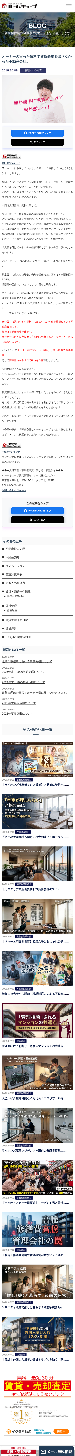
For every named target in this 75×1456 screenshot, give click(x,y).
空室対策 (12, 610)
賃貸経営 (11, 628)
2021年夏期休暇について (17, 713)
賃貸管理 (11, 605)
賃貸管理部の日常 (17, 620)
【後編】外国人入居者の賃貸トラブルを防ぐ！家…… (35, 1359)
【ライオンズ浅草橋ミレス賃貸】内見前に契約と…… (35, 784)
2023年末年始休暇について (19, 703)
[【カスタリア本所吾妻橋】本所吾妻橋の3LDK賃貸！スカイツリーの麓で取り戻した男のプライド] (37, 863)
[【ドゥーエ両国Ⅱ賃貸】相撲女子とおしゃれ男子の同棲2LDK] (37, 915)
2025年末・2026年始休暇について (23, 671)
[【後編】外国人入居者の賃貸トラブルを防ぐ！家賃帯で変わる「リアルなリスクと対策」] (37, 1333)
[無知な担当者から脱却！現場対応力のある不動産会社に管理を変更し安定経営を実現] (37, 968)
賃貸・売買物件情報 (18, 591)
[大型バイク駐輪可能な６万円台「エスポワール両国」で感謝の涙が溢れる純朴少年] (37, 1072)
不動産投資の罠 (15, 548)
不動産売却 (13, 557)
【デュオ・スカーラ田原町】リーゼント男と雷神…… (35, 1202)
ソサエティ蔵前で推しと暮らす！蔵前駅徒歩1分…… (35, 1307)
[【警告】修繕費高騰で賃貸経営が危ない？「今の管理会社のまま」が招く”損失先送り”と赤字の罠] (37, 1229)
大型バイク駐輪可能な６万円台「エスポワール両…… (35, 1098)
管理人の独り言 (15, 582)
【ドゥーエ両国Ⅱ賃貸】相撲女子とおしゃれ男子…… (35, 941)
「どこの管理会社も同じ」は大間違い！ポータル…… (35, 836)
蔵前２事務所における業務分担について (27, 661)
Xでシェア (39, 142)
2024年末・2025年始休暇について (23, 682)
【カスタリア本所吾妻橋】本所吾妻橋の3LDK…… (33, 889)
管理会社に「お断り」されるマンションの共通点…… (35, 1046)
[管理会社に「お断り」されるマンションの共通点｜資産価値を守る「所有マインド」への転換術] (37, 1020)
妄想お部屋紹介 (15, 596)
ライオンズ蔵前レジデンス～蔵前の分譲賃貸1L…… (34, 1150)
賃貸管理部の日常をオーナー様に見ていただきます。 (35, 692)
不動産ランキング (11, 163)
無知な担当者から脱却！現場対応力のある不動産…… (35, 993)
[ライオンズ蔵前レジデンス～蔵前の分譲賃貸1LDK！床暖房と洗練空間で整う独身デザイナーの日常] (37, 1124)
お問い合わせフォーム (14, 490)
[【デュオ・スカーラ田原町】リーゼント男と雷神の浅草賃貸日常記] (37, 1177)
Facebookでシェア (39, 133)
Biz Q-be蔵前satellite (19, 637)
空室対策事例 (14, 574)
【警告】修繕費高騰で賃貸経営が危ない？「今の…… (35, 1255)
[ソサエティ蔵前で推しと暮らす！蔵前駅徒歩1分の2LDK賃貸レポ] (37, 1281)
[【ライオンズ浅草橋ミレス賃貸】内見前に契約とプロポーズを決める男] (37, 759)
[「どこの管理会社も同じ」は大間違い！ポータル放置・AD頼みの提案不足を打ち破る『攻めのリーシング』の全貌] (37, 811)
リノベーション (15, 565)
